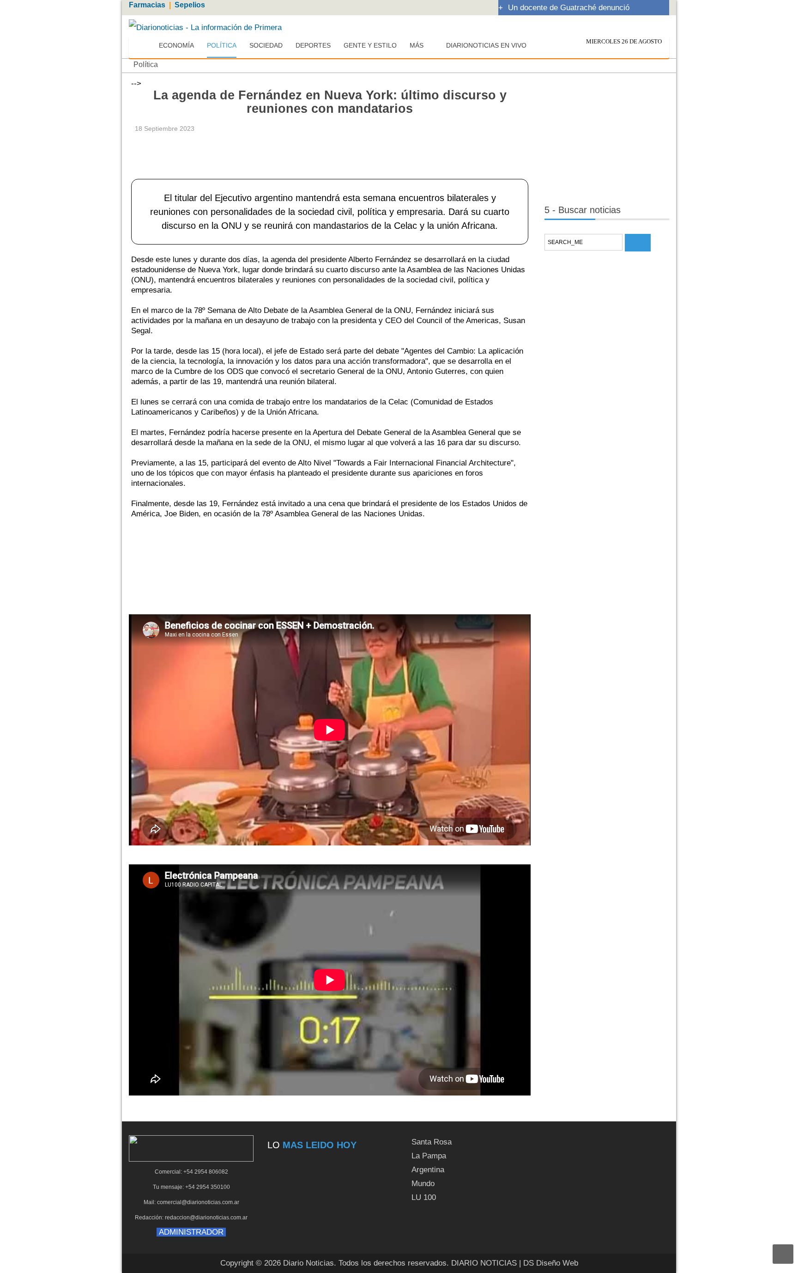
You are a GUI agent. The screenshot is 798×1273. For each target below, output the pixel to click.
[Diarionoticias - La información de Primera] (205, 27)
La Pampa (428, 1155)
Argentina (427, 1169)
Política (145, 64)
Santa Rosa (431, 1142)
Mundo (423, 1183)
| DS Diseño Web (548, 1263)
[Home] (144, 46)
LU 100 (423, 1197)
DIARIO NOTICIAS (484, 1263)
